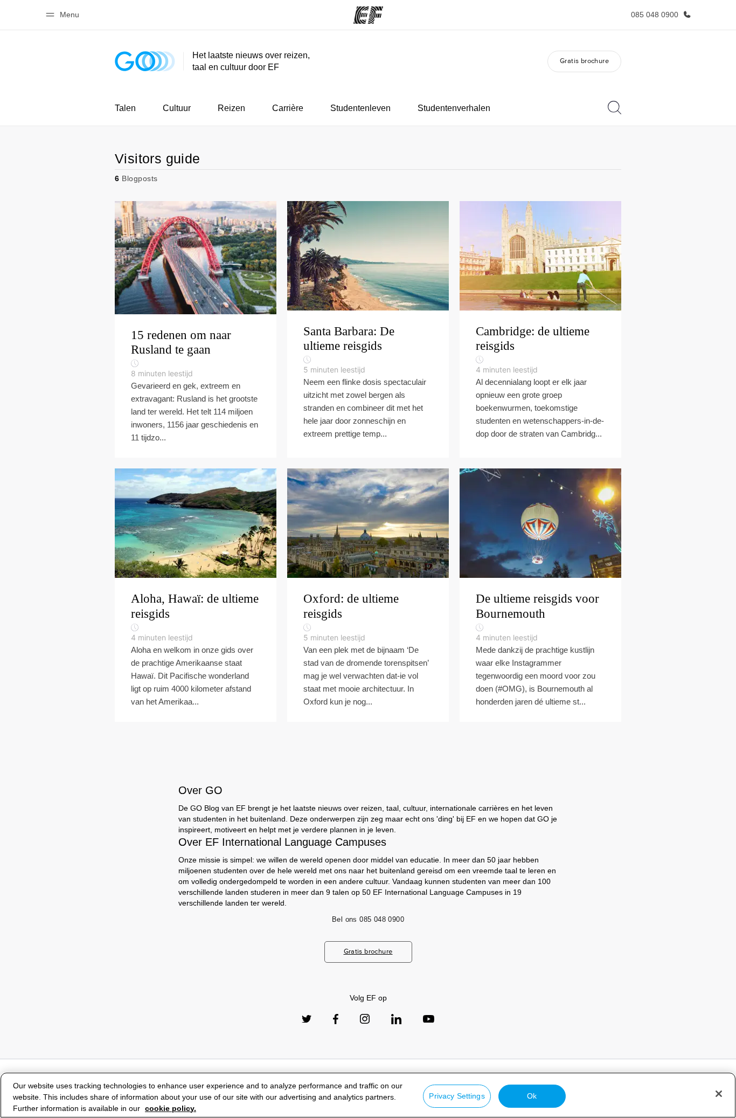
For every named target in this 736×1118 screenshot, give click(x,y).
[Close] (719, 1094)
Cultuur (177, 108)
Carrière (287, 108)
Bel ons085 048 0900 (368, 919)
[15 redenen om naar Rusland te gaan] (195, 329)
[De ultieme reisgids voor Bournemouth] (540, 595)
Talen (125, 108)
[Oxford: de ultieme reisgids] (368, 595)
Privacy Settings (456, 1096)
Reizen (231, 108)
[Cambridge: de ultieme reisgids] (540, 329)
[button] (64, 15)
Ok (532, 1096)
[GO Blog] (145, 61)
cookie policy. (170, 1108)
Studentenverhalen (454, 108)
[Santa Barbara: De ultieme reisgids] (368, 329)
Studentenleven (360, 108)
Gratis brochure (584, 61)
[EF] (368, 15)
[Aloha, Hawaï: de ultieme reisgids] (195, 595)
